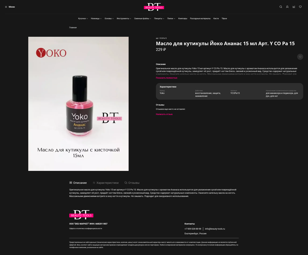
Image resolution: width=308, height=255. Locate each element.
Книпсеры (182, 18)
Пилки (170, 18)
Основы (108, 18)
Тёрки (224, 18)
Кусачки (82, 18)
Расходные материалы (200, 18)
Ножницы (95, 18)
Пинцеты (158, 18)
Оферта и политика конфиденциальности (85, 229)
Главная (73, 27)
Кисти (216, 18)
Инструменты (123, 18)
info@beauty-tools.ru (215, 229)
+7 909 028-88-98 (193, 229)
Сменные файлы (141, 18)
